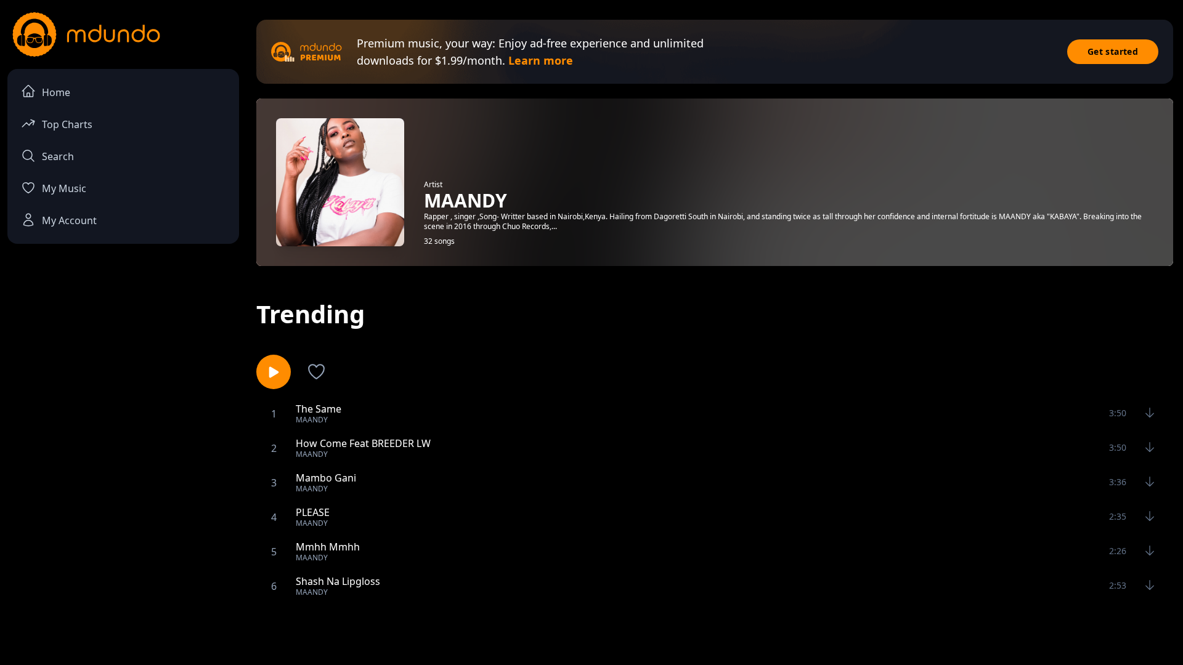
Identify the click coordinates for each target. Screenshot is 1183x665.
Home (56, 92)
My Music (64, 188)
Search (58, 156)
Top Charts (67, 124)
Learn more (540, 60)
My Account (69, 220)
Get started (1112, 51)
